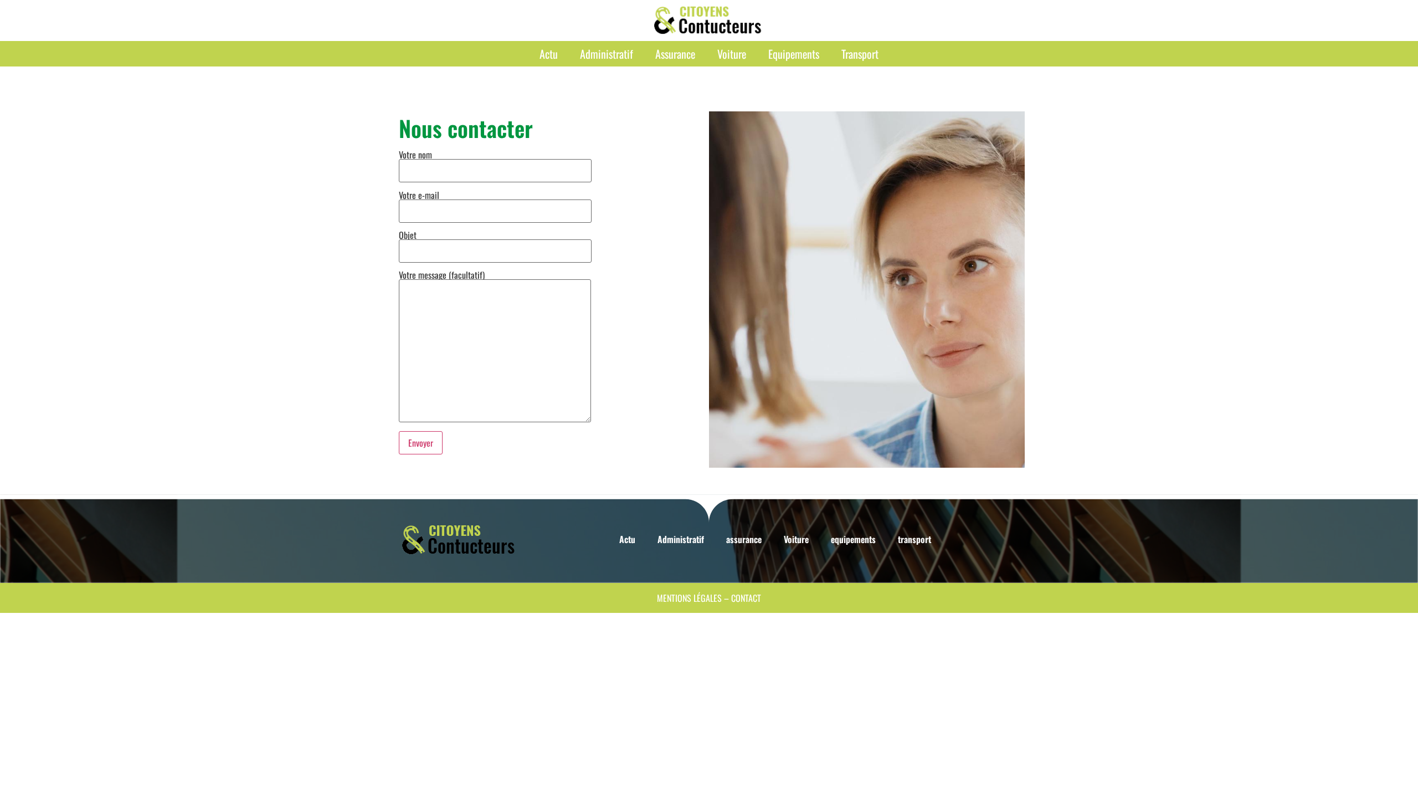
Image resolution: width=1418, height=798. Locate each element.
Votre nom (415, 155)
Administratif (606, 53)
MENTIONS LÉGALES (689, 598)
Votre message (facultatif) (442, 276)
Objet (408, 236)
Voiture (731, 53)
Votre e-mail (419, 196)
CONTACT (746, 598)
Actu (549, 53)
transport (859, 53)
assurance (675, 53)
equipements (793, 53)
